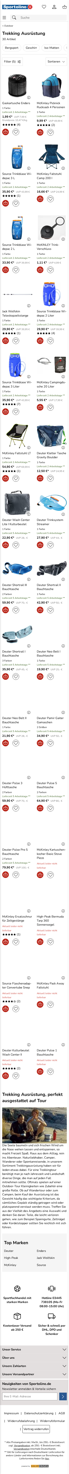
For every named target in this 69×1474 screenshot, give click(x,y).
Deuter (8, 1251)
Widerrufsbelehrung (21, 1421)
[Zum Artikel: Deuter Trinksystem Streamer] (52, 502)
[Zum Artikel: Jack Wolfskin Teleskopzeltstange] (17, 294)
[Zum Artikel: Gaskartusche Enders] (17, 85)
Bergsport (11, 48)
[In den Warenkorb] (5, 132)
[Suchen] (15, 18)
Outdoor (8, 25)
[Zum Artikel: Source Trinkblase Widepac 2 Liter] (52, 294)
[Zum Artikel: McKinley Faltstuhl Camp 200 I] (52, 156)
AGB (62, 1413)
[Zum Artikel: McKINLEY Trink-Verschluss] (52, 227)
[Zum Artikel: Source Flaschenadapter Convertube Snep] (17, 966)
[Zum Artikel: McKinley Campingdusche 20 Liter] (52, 365)
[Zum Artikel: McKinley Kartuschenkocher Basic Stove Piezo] (52, 832)
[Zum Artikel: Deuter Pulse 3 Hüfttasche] (17, 766)
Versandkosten (22, 1445)
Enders (41, 1251)
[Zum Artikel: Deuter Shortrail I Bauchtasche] (17, 634)
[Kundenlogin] (54, 7)
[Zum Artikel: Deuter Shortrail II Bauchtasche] (52, 568)
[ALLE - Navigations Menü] (4, 17)
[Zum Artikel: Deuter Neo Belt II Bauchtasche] (17, 701)
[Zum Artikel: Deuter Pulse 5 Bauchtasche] (52, 766)
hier (47, 1458)
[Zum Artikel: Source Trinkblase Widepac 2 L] (17, 227)
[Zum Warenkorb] (64, 7)
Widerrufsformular (52, 1421)
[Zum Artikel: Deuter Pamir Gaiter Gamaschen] (52, 701)
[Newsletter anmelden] (63, 1396)
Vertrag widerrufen (36, 1429)
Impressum (11, 1413)
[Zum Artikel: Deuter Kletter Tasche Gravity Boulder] (52, 436)
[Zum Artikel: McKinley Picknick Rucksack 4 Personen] (52, 85)
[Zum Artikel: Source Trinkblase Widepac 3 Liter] (17, 365)
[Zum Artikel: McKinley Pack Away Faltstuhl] (52, 966)
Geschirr (31, 48)
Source (41, 1265)
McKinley (10, 1265)
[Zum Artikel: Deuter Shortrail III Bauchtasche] (17, 568)
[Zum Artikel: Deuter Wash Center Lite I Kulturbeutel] (17, 502)
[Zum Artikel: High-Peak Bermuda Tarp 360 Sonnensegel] (52, 899)
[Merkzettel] (44, 7)
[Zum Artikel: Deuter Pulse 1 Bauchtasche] (52, 1033)
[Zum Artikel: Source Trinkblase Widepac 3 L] (17, 156)
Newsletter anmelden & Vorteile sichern (29, 1389)
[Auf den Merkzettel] (16, 132)
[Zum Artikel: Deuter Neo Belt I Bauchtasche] (52, 634)
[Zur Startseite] (17, 6)
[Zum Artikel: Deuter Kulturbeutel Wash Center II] (17, 1033)
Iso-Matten (51, 48)
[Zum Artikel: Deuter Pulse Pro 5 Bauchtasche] (17, 832)
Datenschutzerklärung (38, 1413)
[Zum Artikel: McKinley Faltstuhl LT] (17, 436)
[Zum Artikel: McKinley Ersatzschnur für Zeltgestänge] (17, 899)
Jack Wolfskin (46, 1258)
